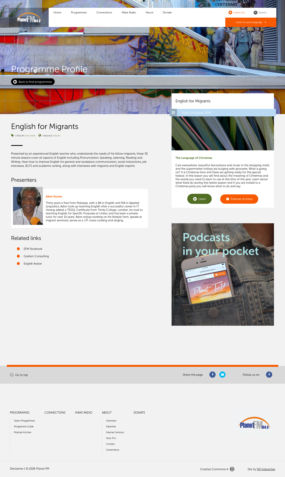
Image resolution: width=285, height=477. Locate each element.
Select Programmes (24, 420)
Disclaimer (16, 468)
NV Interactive (266, 469)
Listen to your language (249, 22)
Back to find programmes (35, 82)
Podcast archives (241, 199)
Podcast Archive (22, 432)
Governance (112, 449)
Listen (202, 199)
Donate (167, 12)
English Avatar (33, 263)
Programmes (79, 12)
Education (30, 136)
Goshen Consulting (36, 256)
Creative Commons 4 (214, 469)
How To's (111, 438)
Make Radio (129, 12)
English (56, 136)
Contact (110, 443)
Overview (111, 420)
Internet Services (115, 432)
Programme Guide (24, 426)
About (149, 12)
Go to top (21, 375)
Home (57, 12)
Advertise (111, 426)
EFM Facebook (33, 249)
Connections (104, 12)
